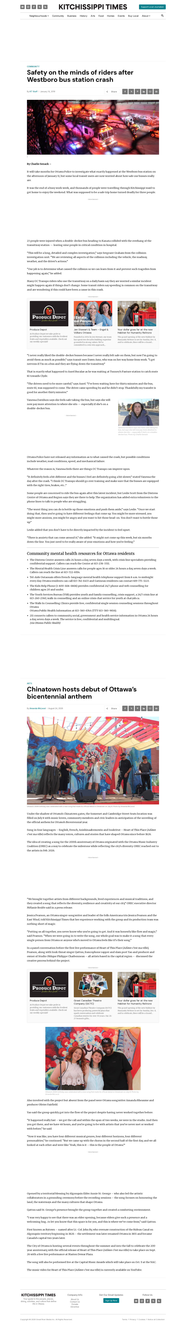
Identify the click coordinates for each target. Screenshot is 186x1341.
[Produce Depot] (49, 313)
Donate (75, 1304)
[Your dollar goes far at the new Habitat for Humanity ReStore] (137, 313)
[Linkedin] (144, 91)
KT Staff (33, 92)
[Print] (156, 91)
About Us (75, 1299)
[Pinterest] (137, 91)
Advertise (75, 1307)
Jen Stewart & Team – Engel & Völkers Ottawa (91, 331)
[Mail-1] (22, 7)
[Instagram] (28, 7)
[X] (131, 91)
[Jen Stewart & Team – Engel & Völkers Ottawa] (93, 313)
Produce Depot (38, 329)
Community (33, 67)
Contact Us (75, 1302)
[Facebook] (34, 7)
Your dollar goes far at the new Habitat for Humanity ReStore (135, 331)
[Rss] (45, 7)
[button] (162, 15)
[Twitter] (39, 7)
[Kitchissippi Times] (93, 6)
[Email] (150, 91)
